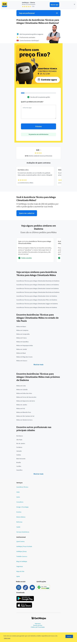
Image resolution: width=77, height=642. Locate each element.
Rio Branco (19, 436)
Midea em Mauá (21, 353)
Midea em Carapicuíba (23, 334)
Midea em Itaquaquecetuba (24, 345)
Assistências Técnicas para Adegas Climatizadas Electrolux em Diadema (37, 292)
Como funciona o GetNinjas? (29, 40)
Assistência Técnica (22, 487)
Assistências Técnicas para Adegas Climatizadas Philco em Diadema (36, 300)
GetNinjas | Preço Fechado (24, 546)
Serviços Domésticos (22, 532)
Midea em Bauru (21, 326)
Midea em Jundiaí (21, 349)
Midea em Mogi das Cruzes (24, 357)
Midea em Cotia (21, 386)
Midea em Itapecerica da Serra (25, 401)
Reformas (19, 522)
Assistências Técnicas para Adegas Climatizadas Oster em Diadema (36, 296)
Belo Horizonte (20, 459)
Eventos (18, 512)
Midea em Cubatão (22, 389)
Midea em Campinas (22, 330)
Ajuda (18, 576)
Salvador (19, 451)
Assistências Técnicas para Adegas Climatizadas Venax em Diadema (36, 307)
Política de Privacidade (38, 627)
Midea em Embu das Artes (24, 393)
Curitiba (18, 466)
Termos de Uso (37, 625)
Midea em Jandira (21, 405)
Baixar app (54, 5)
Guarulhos (19, 470)
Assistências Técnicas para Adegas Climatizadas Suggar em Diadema (37, 304)
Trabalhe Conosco (21, 556)
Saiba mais (7, 638)
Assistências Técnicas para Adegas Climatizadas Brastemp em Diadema (37, 281)
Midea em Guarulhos (22, 342)
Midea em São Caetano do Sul (25, 416)
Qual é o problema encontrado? (32, 102)
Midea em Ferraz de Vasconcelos (26, 397)
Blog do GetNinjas (21, 561)
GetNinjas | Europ (21, 551)
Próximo (38, 126)
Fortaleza (19, 447)
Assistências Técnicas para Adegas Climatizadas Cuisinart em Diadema (37, 288)
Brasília (18, 462)
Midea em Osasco (21, 361)
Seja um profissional (27, 13)
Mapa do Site (20, 571)
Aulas (18, 492)
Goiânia (18, 455)
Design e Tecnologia (22, 507)
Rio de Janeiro (20, 443)
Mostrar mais (38, 364)
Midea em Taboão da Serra (24, 420)
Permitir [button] (69, 636)
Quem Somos (20, 541)
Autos (18, 497)
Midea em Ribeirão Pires (23, 412)
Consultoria (19, 502)
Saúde (18, 527)
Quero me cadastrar (26, 213)
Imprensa (38, 623)
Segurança (19, 566)
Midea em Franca (21, 338)
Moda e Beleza (20, 517)
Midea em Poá (20, 408)
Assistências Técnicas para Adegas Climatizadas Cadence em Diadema (37, 285)
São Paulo (19, 440)
